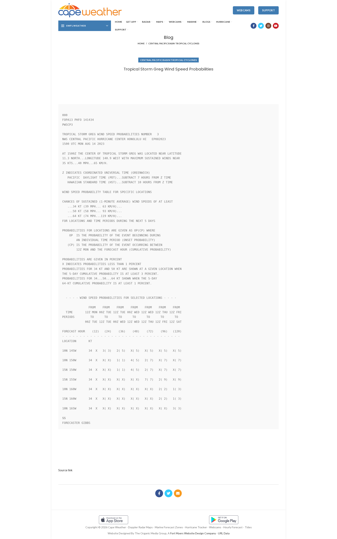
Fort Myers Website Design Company (193, 533)
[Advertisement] (168, 86)
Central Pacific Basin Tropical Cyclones (173, 43)
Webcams (243, 10)
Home (141, 43)
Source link (65, 470)
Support (268, 10)
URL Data (224, 533)
